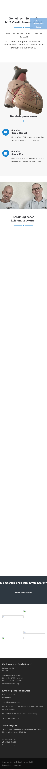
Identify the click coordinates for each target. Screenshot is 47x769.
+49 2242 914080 (11, 739)
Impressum (17, 765)
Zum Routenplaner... (12, 745)
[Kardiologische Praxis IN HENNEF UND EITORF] (23, 195)
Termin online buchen (23, 593)
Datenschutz (6, 765)
